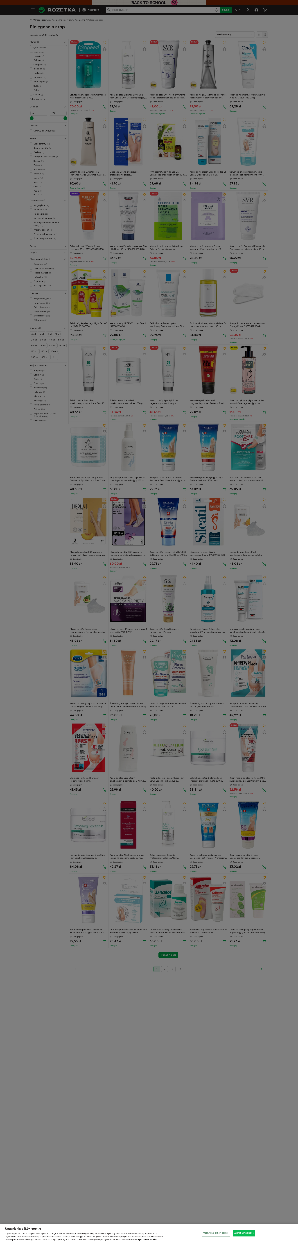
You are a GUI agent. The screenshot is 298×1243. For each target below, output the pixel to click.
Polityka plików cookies (145, 1240)
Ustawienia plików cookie (215, 1233)
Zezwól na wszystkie (244, 1233)
